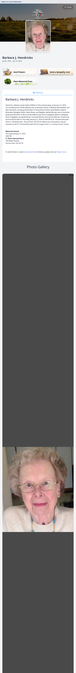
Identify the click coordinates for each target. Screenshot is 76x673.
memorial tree (30, 152)
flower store (61, 152)
